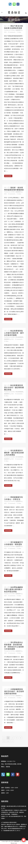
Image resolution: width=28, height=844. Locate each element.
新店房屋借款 (19, 337)
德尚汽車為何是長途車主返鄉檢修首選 (13, 27)
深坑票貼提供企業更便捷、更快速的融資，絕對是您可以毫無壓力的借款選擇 (14, 645)
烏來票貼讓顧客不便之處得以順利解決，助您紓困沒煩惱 (14, 589)
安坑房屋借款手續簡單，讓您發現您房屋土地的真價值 (14, 452)
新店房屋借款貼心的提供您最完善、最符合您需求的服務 (14, 332)
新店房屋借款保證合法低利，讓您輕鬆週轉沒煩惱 (14, 387)
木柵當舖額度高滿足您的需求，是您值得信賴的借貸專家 (14, 691)
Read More (8, 176)
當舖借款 (18, 30)
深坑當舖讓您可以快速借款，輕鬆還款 (13, 543)
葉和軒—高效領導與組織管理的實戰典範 (14, 188)
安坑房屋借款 (19, 457)
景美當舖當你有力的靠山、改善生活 (13, 498)
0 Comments (11, 32)
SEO (5, 32)
